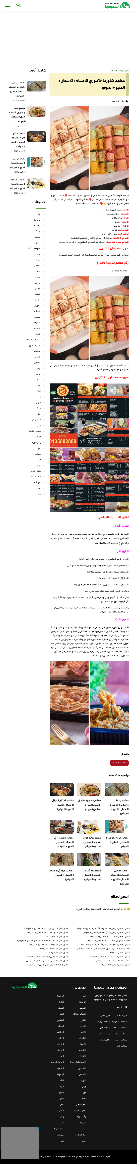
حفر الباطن (36, 420)
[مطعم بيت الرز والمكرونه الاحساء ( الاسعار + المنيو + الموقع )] (36, 86)
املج (39, 380)
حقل (39, 425)
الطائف (38, 300)
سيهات (38, 454)
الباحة (38, 231)
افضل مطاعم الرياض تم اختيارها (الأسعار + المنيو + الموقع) (103, 929)
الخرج (38, 260)
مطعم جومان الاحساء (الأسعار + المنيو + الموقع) (117, 842)
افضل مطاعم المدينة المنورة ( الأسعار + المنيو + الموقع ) (105, 945)
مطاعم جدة (121, 1034)
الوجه (38, 374)
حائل (39, 414)
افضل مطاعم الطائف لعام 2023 (116, 965)
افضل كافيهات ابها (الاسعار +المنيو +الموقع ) (48, 945)
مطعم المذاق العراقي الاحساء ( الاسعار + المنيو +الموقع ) (63, 805)
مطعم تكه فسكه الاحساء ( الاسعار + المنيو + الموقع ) (91, 875)
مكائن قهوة (36, 471)
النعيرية (37, 357)
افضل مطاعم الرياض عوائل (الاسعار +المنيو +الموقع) (106, 933)
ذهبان (38, 437)
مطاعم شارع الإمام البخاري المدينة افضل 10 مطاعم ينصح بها (103, 949)
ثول (39, 397)
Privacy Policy (44, 1157)
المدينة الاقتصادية (33, 340)
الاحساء (37, 226)
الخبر (39, 254)
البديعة (38, 237)
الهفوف (38, 368)
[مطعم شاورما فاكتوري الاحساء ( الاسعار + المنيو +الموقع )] (89, 148)
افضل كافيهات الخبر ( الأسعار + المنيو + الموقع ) (47, 961)
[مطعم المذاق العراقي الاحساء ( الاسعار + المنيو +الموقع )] (36, 136)
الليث (38, 334)
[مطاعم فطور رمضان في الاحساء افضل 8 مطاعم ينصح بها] (36, 111)
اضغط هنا (75, 238)
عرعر (39, 465)
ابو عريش (37, 220)
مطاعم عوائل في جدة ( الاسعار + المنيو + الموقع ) (108, 941)
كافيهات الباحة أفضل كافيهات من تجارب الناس (48, 965)
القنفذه (37, 328)
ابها (39, 214)
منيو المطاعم (121, 1016)
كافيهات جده (104, 1040)
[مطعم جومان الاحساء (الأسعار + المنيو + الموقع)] (36, 162)
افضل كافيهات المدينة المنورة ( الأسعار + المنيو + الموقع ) (42, 941)
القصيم (37, 317)
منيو (39, 488)
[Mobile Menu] (7, 6)
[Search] (18, 5)
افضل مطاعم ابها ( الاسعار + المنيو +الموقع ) (110, 957)
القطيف (37, 323)
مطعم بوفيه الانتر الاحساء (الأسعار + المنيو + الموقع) (92, 842)
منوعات (37, 483)
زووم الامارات (104, 1034)
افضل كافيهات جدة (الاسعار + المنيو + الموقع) (47, 933)
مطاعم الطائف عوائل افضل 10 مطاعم (113, 961)
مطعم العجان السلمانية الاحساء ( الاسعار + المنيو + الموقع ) (119, 877)
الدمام (38, 277)
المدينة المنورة (34, 346)
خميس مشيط (35, 431)
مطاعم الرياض (103, 1022)
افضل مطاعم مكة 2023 (119, 953)
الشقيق (38, 294)
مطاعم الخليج (120, 1040)
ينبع (39, 494)
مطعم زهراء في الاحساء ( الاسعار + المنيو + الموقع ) (62, 875)
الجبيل (38, 243)
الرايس (38, 283)
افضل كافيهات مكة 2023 (57, 937)
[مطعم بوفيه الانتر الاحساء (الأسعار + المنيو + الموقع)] (36, 183)
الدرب (38, 271)
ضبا (39, 460)
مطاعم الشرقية (120, 1028)
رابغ (39, 448)
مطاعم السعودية (119, 1022)
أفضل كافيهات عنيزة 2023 (56, 953)
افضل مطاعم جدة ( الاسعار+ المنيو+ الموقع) (110, 937)
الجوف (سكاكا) (34, 249)
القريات (37, 311)
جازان (38, 403)
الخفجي (37, 266)
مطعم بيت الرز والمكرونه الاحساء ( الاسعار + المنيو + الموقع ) (119, 807)
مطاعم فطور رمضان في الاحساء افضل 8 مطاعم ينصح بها (89, 805)
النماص (37, 363)
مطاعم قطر (122, 1046)
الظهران (37, 306)
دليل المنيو (105, 1016)
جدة (39, 408)
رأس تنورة (36, 443)
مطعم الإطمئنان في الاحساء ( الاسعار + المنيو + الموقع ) (64, 842)
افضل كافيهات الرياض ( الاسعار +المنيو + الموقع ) (46, 929)
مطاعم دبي (105, 1028)
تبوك (39, 391)
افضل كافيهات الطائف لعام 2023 (53, 949)
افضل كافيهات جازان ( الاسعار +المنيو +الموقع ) (47, 957)
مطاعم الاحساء (119, 763)
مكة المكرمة (36, 477)
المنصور (37, 351)
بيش (39, 386)
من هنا (62, 242)
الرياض (38, 289)
